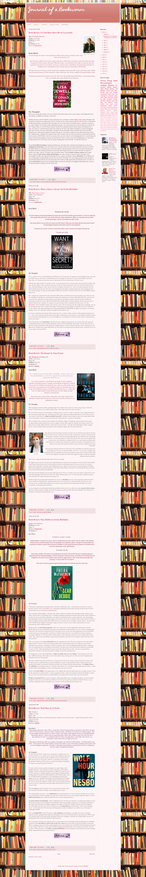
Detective (46, 849)
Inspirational (103, 105)
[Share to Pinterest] (55, 179)
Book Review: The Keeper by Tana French (46, 353)
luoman (75, 866)
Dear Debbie (40, 671)
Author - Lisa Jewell (41, 181)
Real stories (111, 109)
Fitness (105, 124)
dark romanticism (112, 129)
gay (116, 129)
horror (116, 114)
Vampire (115, 99)
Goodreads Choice (110, 124)
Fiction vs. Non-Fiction (112, 122)
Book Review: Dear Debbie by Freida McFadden (48, 519)
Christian (115, 110)
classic (112, 100)
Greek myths (114, 112)
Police (54, 849)
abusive (34, 181)
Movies (106, 109)
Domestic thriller (48, 700)
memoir (105, 115)
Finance (102, 124)
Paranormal (111, 127)
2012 (103, 71)
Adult (102, 89)
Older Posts (92, 854)
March (105, 49)
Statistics (115, 127)
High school (106, 107)
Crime (42, 849)
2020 (103, 57)
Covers (107, 112)
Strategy (102, 114)
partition (110, 115)
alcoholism (106, 129)
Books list (44, 24)
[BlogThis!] (50, 179)
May (105, 45)
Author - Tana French (37, 512)
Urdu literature (108, 114)
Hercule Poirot (103, 125)
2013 (103, 69)
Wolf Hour (62, 828)
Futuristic (102, 109)
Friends (102, 104)
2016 (103, 62)
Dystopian (109, 99)
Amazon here (38, 202)
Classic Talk (114, 94)
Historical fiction (110, 125)
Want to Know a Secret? (38, 193)
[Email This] (48, 179)
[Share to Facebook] (53, 179)
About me (36, 24)
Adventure (102, 100)
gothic (113, 114)
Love (112, 91)
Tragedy (102, 129)
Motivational (106, 127)
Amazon (36, 366)
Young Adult (112, 80)
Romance (111, 107)
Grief (116, 104)
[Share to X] (51, 179)
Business (115, 107)
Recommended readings (62, 700)
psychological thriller (54, 181)
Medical (115, 125)
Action (101, 107)
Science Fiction (112, 105)
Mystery (48, 181)
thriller (61, 181)
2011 (103, 73)
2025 (103, 55)
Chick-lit (109, 110)
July (105, 40)
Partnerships (65, 24)
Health (116, 124)
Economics (102, 120)
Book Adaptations (108, 117)
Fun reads (109, 104)
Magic (105, 97)
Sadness (115, 109)
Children (115, 92)
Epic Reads (114, 120)
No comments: (42, 179)
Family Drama (103, 122)
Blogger (86, 866)
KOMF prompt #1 (112, 154)
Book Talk (103, 102)
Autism (101, 117)
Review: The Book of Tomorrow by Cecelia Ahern (112, 171)
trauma (64, 181)
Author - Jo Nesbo (37, 849)
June (105, 43)
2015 (103, 64)
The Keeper (35, 357)
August (105, 34)
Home (29, 24)
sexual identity (103, 130)
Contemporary (103, 96)
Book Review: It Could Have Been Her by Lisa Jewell (50, 32)
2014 (103, 66)
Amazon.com (114, 115)
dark (116, 100)
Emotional (110, 96)
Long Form (44, 512)
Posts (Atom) (38, 857)
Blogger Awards (54, 24)
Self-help (102, 110)
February (106, 52)
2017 (103, 59)
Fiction (103, 80)
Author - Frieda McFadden (38, 348)
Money (101, 127)
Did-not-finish (108, 119)
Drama (115, 102)
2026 (103, 32)
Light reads (52, 348)
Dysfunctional (114, 119)
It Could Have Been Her (38, 36)
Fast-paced (47, 348)
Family (107, 89)
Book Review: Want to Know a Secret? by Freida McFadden (53, 189)
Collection (102, 112)
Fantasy (115, 87)
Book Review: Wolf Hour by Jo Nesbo (44, 708)
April (105, 47)
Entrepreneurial (109, 120)
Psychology (110, 97)
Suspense (108, 100)
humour (102, 115)
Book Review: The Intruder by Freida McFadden (113, 139)
